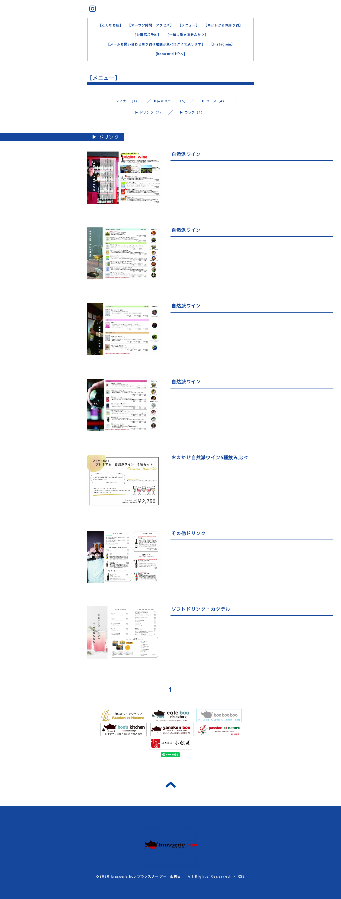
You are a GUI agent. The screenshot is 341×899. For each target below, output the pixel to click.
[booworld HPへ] (171, 53)
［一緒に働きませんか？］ (187, 34)
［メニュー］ (188, 25)
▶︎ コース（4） (213, 101)
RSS (241, 876)
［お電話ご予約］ (147, 34)
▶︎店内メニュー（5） (170, 101)
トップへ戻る (170, 785)
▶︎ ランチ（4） (192, 112)
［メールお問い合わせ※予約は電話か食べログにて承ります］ (155, 44)
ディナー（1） (127, 101)
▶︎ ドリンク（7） (149, 112)
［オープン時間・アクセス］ (151, 25)
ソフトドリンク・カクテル (200, 609)
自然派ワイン (186, 154)
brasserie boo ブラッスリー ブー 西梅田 (147, 876)
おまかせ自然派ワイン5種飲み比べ (209, 457)
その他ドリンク (188, 533)
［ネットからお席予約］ (223, 25)
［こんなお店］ (110, 25)
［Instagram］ (222, 44)
